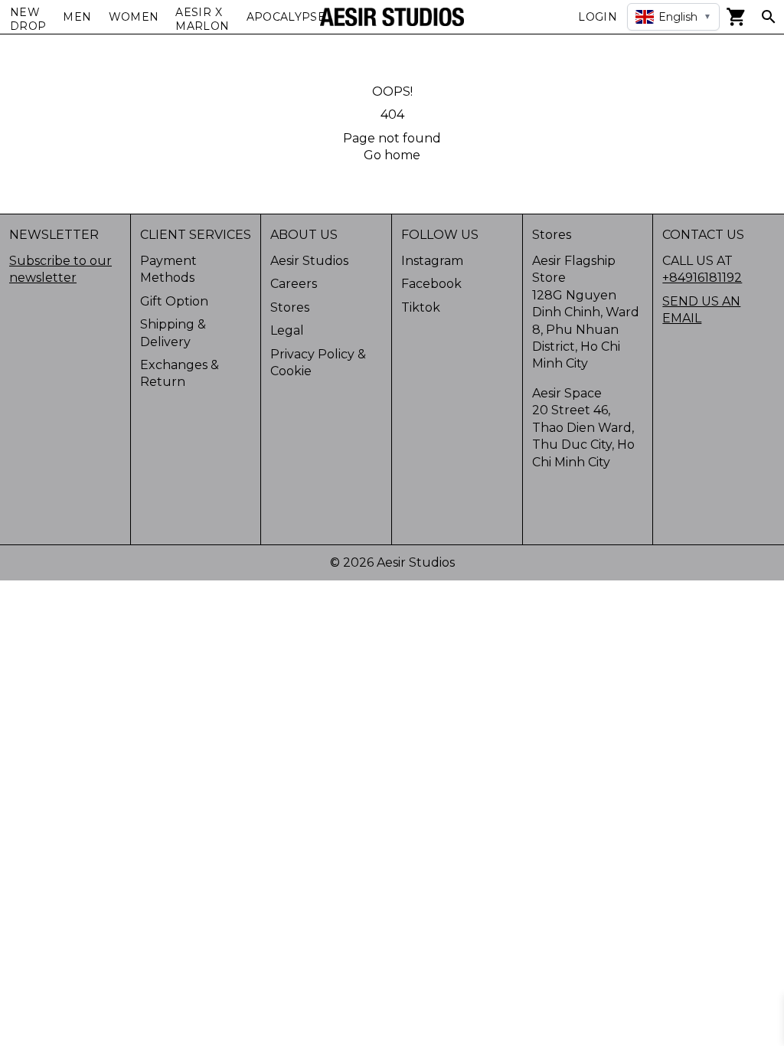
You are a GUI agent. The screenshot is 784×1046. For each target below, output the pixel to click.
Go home (392, 155)
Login (597, 17)
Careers (293, 283)
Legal (287, 330)
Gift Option (174, 301)
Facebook (431, 283)
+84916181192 (702, 277)
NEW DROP (28, 19)
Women (134, 17)
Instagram (432, 260)
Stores (289, 307)
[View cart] (736, 17)
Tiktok (420, 307)
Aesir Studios (309, 260)
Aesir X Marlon (202, 19)
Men (77, 17)
